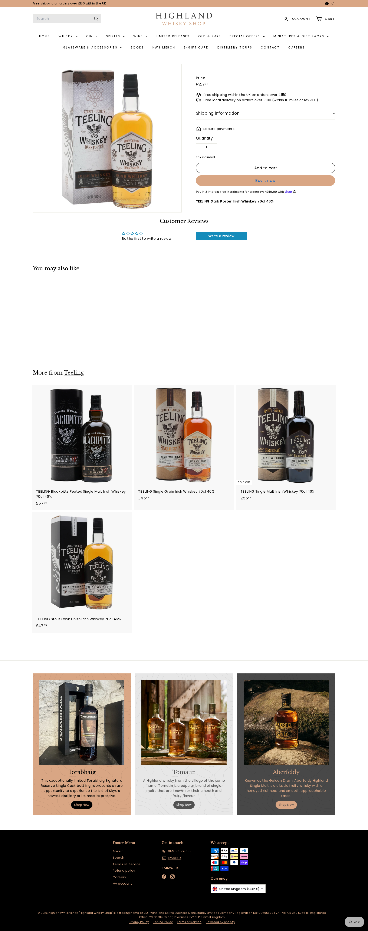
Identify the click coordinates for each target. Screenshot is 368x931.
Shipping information (218, 113)
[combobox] (67, 18)
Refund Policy (162, 922)
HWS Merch (163, 47)
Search (118, 857)
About (118, 851)
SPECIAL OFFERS (246, 36)
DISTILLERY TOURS (234, 47)
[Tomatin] (184, 722)
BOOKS (137, 47)
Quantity (204, 138)
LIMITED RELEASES (173, 36)
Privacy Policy (139, 922)
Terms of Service (127, 864)
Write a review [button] (221, 236)
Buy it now (265, 180)
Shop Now (81, 805)
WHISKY (67, 36)
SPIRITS (114, 36)
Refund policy (124, 870)
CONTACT (270, 47)
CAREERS (296, 47)
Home (44, 36)
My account (122, 883)
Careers (119, 877)
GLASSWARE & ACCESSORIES (91, 47)
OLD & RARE (209, 36)
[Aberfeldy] (286, 722)
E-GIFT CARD (196, 47)
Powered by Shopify (220, 922)
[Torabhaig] (81, 722)
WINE (138, 36)
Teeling (74, 372)
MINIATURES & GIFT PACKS (299, 36)
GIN (90, 36)
